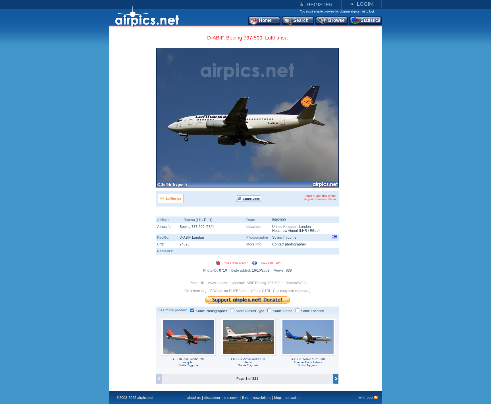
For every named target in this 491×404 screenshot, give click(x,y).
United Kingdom (284, 227)
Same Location (312, 311)
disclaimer (212, 398)
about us (194, 398)
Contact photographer (289, 244)
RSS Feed (365, 398)
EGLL (314, 231)
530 (210, 227)
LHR (303, 231)
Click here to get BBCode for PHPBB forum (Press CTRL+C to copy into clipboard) (247, 291)
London (305, 227)
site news (231, 398)
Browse (336, 20)
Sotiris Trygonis (284, 238)
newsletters (262, 398)
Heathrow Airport (285, 231)
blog (277, 398)
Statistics (370, 20)
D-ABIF (185, 238)
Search (301, 20)
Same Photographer (211, 311)
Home (265, 20)
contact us (292, 398)
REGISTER (320, 4)
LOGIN (365, 4)
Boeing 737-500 (192, 227)
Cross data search (235, 263)
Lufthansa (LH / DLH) (196, 220)
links (245, 398)
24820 (185, 244)
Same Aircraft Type (250, 311)
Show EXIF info (269, 263)
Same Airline (282, 311)
